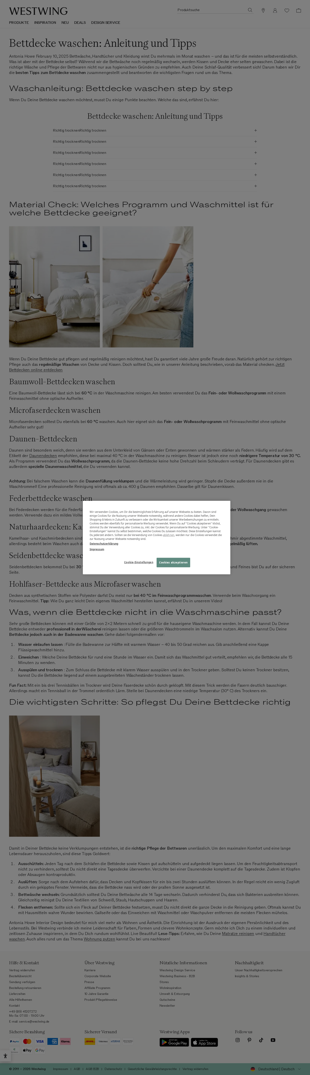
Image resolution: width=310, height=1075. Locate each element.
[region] (156, 537)
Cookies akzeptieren (173, 562)
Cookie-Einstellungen (138, 562)
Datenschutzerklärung (104, 543)
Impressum (97, 549)
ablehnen (168, 535)
